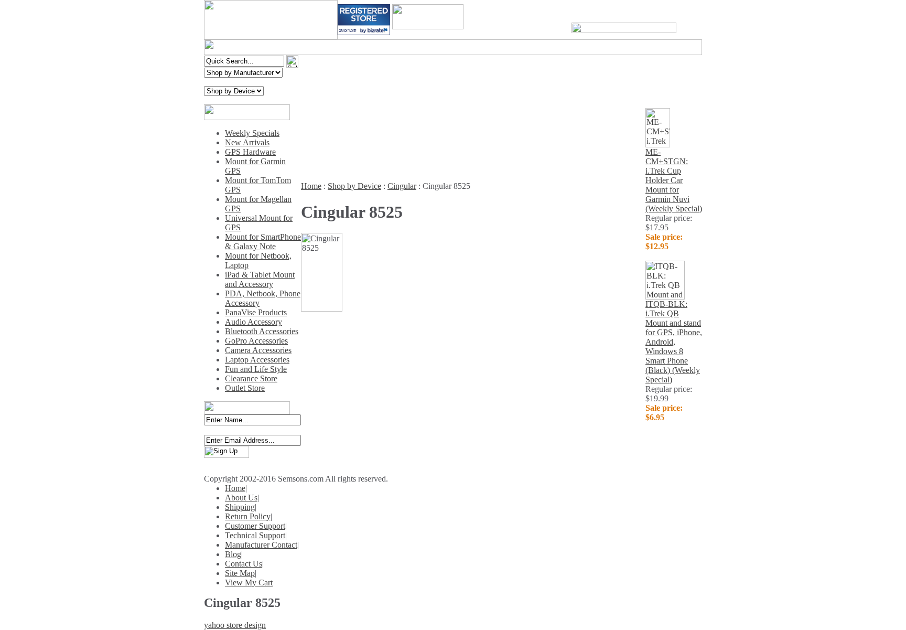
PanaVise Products (256, 312)
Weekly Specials (252, 133)
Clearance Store (251, 378)
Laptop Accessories (257, 359)
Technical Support (255, 535)
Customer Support (255, 525)
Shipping (240, 507)
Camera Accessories (258, 350)
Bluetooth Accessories (261, 331)
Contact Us (243, 563)
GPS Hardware (250, 151)
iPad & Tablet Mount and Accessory (260, 279)
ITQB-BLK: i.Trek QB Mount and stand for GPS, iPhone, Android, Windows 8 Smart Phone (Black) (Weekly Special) (673, 342)
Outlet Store (245, 387)
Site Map (240, 573)
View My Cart (249, 582)
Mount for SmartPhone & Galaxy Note (263, 241)
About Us (241, 497)
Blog (233, 554)
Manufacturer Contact (261, 544)
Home (311, 185)
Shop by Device (354, 185)
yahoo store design (235, 625)
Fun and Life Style (256, 369)
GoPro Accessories (256, 340)
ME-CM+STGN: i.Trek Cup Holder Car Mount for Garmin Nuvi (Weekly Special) (673, 180)
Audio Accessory (253, 321)
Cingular (401, 185)
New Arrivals (247, 142)
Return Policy (248, 516)
